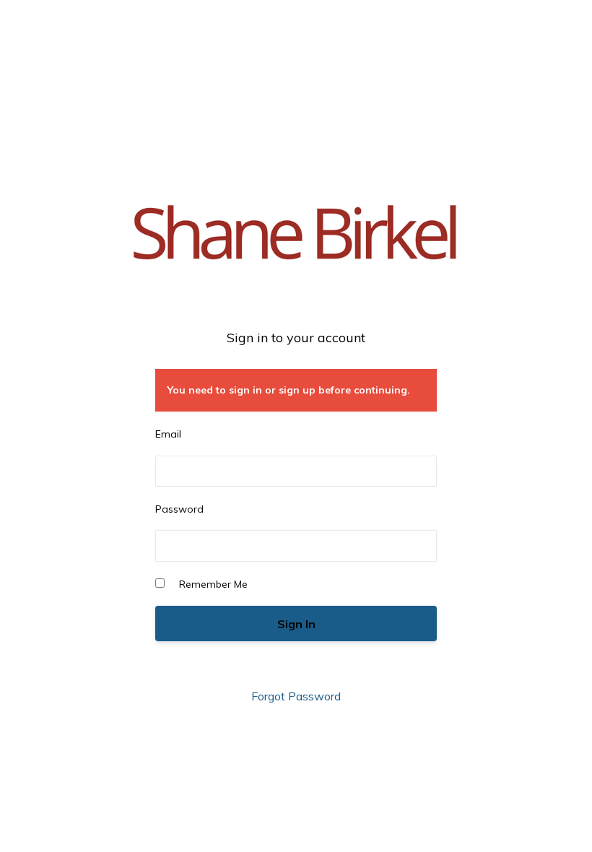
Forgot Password (296, 696)
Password (179, 509)
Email (168, 433)
